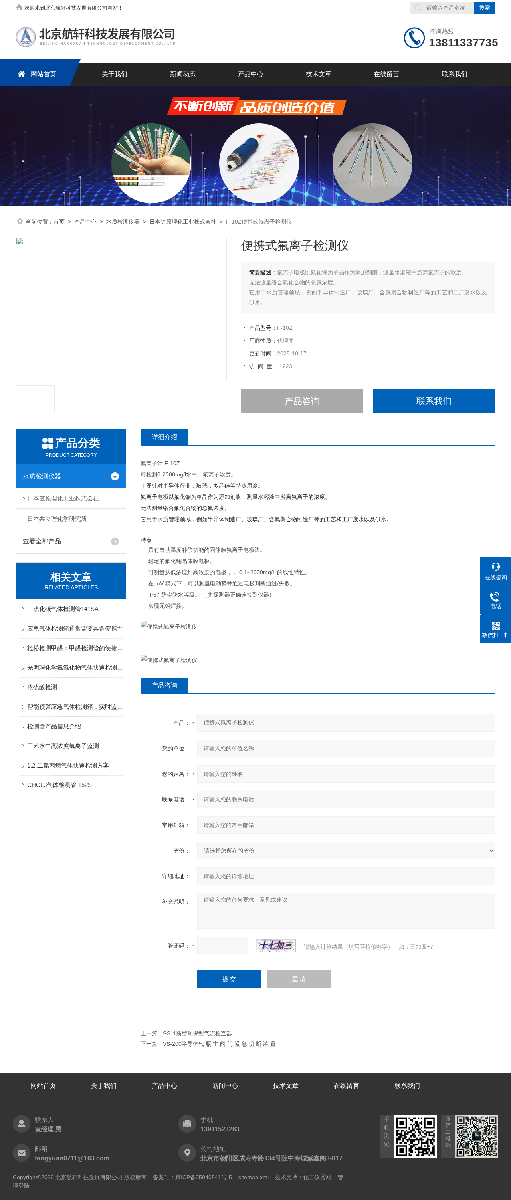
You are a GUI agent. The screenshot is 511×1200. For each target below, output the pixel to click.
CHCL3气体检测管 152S (59, 784)
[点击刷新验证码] (276, 945)
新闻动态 (183, 74)
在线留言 (386, 74)
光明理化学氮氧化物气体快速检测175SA (75, 667)
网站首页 (43, 74)
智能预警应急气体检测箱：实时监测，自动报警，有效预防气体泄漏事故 (75, 706)
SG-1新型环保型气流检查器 (197, 1033)
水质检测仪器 (123, 221)
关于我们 (114, 74)
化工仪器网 (317, 1177)
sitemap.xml (253, 1177)
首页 (59, 221)
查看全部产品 (42, 541)
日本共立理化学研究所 (57, 518)
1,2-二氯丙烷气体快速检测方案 (68, 765)
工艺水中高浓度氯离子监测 (63, 745)
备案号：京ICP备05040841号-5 (192, 1177)
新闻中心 (225, 1085)
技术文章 (318, 74)
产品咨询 (302, 401)
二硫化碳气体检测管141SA (63, 608)
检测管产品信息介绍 (54, 726)
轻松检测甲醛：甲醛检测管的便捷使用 (75, 648)
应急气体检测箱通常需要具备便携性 (75, 628)
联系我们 (454, 74)
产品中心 (250, 74)
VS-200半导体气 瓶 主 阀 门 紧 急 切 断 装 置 (219, 1044)
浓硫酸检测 (42, 687)
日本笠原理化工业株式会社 (182, 221)
